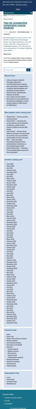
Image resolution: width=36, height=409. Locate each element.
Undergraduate (11, 365)
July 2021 (10, 210)
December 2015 (12, 316)
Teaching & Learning (13, 361)
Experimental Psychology (15, 60)
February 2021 (11, 218)
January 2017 (11, 297)
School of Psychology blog (19, 408)
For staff (7, 400)
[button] (31, 12)
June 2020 (10, 233)
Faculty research (13, 349)
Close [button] (18, 9)
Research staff (12, 355)
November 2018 (12, 264)
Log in (8, 377)
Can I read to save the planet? (16, 96)
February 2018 (11, 276)
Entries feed (10, 379)
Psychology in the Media (14, 345)
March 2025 (10, 166)
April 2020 (10, 237)
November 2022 (12, 184)
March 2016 (10, 312)
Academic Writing (15, 58)
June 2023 (10, 174)
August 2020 (11, 228)
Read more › (8, 54)
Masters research (13, 62)
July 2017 (10, 287)
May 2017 (10, 291)
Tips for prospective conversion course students (15, 25)
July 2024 (10, 168)
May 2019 (10, 256)
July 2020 (10, 230)
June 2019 (10, 253)
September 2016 (12, 304)
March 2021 (10, 216)
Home (5, 15)
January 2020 (11, 243)
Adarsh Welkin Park (13, 148)
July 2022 (10, 191)
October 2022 (11, 187)
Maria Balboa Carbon (24, 32)
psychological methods (14, 342)
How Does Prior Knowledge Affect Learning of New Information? (17, 150)
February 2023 (11, 180)
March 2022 (10, 197)
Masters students (12, 340)
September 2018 (12, 268)
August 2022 (11, 189)
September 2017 (12, 283)
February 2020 (11, 241)
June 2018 (10, 270)
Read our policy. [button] (21, 4)
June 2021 (10, 212)
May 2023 (10, 176)
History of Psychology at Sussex (17, 338)
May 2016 (10, 308)
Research (10, 347)
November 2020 (12, 224)
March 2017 (10, 293)
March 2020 (10, 239)
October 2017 (11, 281)
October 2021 (11, 203)
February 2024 (11, 170)
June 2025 (10, 164)
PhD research (12, 353)
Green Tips (10, 336)
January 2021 (11, 220)
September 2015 (12, 322)
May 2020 (10, 235)
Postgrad (29, 60)
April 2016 (10, 310)
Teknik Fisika (11, 116)
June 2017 (10, 289)
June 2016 (10, 306)
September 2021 (12, 205)
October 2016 (11, 302)
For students (8, 403)
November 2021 (12, 201)
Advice (23, 58)
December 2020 (12, 222)
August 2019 (11, 249)
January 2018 (11, 279)
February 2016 (11, 314)
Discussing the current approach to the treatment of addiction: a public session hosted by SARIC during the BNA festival (17, 125)
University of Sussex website (13, 397)
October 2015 (11, 320)
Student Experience (13, 359)
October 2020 (11, 226)
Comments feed (12, 381)
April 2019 (10, 258)
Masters (24, 60)
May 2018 (10, 272)
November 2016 (12, 299)
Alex (8, 139)
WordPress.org (11, 383)
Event (8, 334)
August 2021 (11, 207)
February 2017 (11, 295)
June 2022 (10, 193)
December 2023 (12, 172)
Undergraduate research (15, 357)
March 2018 (10, 274)
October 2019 (11, 247)
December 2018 (12, 262)
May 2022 (10, 195)
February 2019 (11, 260)
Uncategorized (11, 363)
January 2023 (11, 182)
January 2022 (11, 199)
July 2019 (10, 251)
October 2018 (11, 266)
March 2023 (10, 178)
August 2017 (11, 285)
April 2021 (10, 214)
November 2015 (12, 318)
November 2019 (12, 245)
